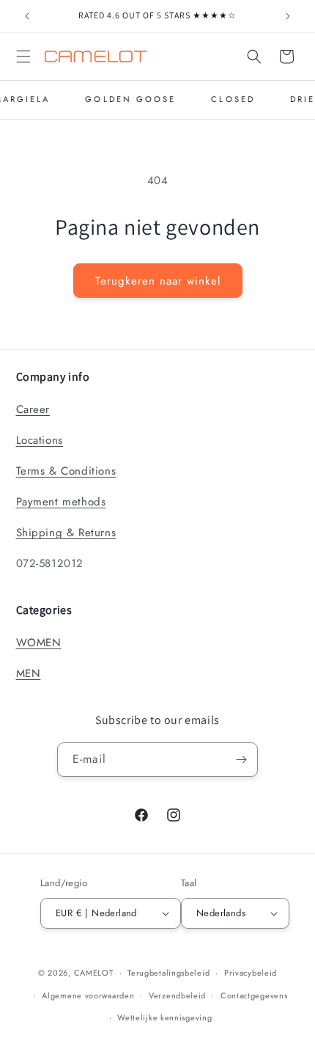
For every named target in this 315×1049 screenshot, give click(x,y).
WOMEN (39, 643)
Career (33, 409)
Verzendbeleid (177, 995)
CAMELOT (94, 973)
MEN (28, 673)
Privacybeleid (250, 973)
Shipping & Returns (66, 532)
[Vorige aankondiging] (27, 16)
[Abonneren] (241, 759)
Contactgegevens (254, 995)
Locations (39, 440)
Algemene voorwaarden (88, 995)
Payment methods (61, 502)
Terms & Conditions (66, 471)
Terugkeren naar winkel (157, 281)
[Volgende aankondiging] (288, 16)
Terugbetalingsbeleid (168, 973)
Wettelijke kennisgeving (164, 1017)
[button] (23, 56)
